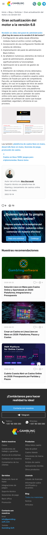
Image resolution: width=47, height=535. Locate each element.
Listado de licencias (33, 479)
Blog (10, 12)
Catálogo (35, 238)
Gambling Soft (8, 528)
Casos (4, 445)
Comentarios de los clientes (10, 463)
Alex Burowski (27, 181)
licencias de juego (33, 147)
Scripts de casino (32, 462)
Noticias (18, 12)
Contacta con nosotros (23, 408)
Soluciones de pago (10, 495)
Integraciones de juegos (9, 486)
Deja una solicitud (16, 238)
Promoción (6, 502)
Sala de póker (31, 449)
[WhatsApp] (27, 422)
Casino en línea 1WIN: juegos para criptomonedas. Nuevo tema (18, 158)
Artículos (29, 504)
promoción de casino (11, 150)
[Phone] (3, 422)
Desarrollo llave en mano (10, 480)
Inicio (4, 12)
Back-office (7, 498)
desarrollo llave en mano (13, 147)
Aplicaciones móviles (34, 466)
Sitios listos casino (33, 445)
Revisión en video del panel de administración (22, 33)
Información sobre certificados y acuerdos (33, 485)
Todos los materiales (34, 497)
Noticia (28, 501)
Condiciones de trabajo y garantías (10, 450)
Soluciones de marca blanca (34, 457)
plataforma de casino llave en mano (29, 144)
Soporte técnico (9, 491)
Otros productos (32, 469)
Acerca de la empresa (11, 455)
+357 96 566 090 (13, 424)
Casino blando (31, 452)
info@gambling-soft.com (9, 520)
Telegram (25, 415)
